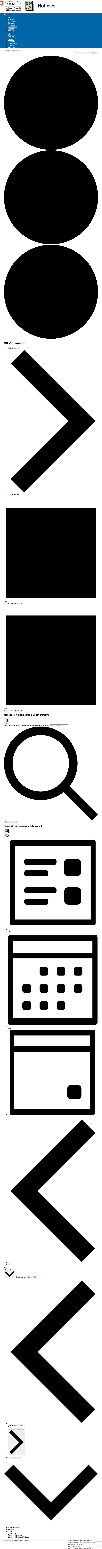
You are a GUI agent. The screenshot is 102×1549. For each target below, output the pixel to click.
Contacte (11, 29)
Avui (5, 1268)
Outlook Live (12, 1533)
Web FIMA (11, 31)
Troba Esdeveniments (11, 822)
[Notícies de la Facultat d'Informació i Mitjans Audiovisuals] (27, 10)
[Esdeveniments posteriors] (9, 1264)
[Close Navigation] (75, 55)
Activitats (11, 19)
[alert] (51, 550)
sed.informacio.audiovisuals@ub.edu (80, 1548)
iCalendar (11, 1529)
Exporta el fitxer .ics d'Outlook (18, 1537)
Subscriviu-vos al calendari (12, 1458)
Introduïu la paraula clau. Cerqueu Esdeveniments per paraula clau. (27, 725)
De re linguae (12, 27)
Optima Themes (22, 1540)
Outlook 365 (12, 1531)
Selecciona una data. (23, 1277)
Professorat (12, 21)
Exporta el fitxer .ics (15, 1535)
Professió (11, 25)
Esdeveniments (13, 348)
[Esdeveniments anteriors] (53, 1262)
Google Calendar (13, 1527)
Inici (9, 17)
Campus (11, 23)
